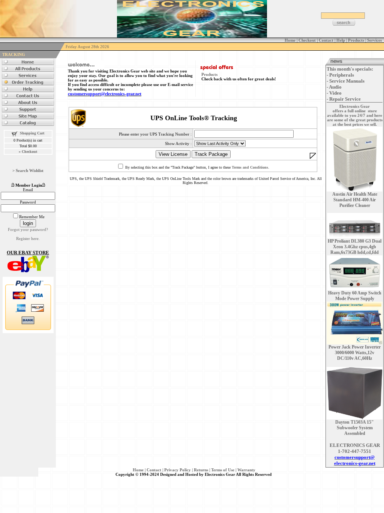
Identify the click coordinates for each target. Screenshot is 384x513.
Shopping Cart (32, 133)
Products (209, 74)
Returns (201, 470)
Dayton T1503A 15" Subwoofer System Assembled (354, 427)
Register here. (28, 238)
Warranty (246, 470)
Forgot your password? (28, 229)
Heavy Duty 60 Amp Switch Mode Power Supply (354, 295)
